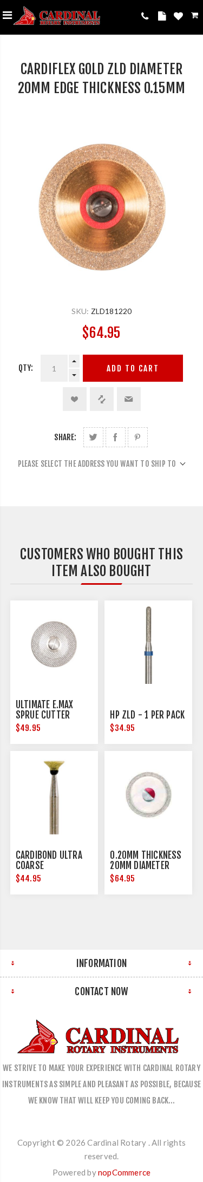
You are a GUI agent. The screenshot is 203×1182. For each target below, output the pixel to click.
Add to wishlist (75, 399)
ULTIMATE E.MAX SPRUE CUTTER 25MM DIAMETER (45, 715)
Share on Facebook (116, 437)
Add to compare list (102, 399)
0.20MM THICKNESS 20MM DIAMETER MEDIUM (145, 865)
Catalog (163, 18)
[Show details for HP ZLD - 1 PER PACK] (148, 644)
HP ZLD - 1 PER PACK (147, 715)
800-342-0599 (147, 16)
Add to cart (133, 368)
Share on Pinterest (138, 437)
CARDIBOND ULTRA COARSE (49, 860)
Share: (65, 437)
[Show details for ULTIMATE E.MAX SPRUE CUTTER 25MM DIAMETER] (54, 644)
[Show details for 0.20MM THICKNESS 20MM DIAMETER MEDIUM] (148, 795)
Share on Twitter (93, 437)
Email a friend (129, 399)
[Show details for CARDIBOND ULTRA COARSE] (54, 795)
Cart (195, 17)
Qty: (26, 368)
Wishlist (179, 18)
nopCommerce (124, 1172)
